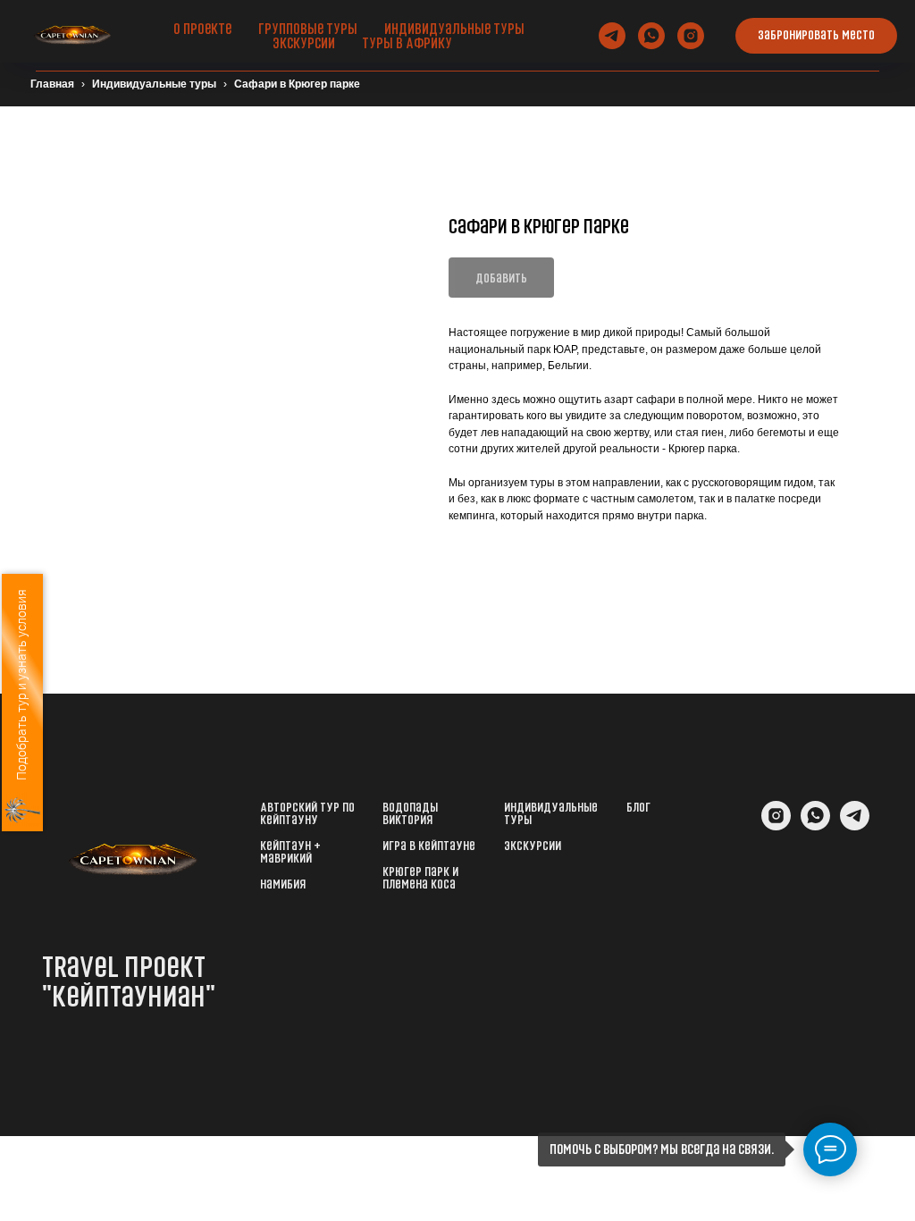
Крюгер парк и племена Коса (420, 877)
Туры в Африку (407, 43)
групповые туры (307, 28)
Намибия (283, 884)
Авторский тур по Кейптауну (307, 813)
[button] (816, 36)
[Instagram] (776, 825)
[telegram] (612, 35)
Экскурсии (304, 43)
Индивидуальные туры (454, 28)
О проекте (202, 28)
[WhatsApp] (815, 825)
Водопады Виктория (410, 813)
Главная (52, 84)
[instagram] (690, 35)
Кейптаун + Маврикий (290, 851)
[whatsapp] (651, 35)
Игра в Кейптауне (428, 845)
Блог (638, 807)
